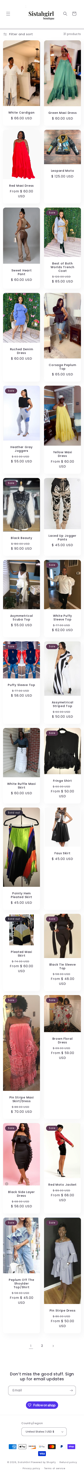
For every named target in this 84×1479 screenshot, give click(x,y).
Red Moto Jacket (62, 1184)
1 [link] (31, 1346)
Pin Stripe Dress (63, 1310)
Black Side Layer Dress (21, 1194)
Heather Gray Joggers (21, 449)
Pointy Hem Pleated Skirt (21, 895)
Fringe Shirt (62, 781)
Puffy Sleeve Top (21, 685)
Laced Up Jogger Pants (62, 537)
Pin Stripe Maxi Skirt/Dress (21, 1099)
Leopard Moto (62, 171)
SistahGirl (24, 1462)
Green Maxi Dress (62, 113)
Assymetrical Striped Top (62, 704)
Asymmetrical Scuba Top (21, 617)
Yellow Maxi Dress (62, 454)
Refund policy (68, 1462)
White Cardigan (21, 112)
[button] (8, 13)
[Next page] (53, 1345)
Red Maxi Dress (21, 186)
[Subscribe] (71, 1390)
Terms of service (54, 1468)
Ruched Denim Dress (21, 351)
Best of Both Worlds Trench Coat (62, 267)
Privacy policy (31, 1468)
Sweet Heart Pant (21, 272)
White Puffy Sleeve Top (62, 617)
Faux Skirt (62, 853)
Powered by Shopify (43, 1462)
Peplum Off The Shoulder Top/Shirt (21, 1283)
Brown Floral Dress (62, 1040)
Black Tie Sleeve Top (62, 966)
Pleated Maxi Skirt (21, 954)
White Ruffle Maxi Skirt (21, 785)
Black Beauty (21, 538)
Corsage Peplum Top (62, 367)
